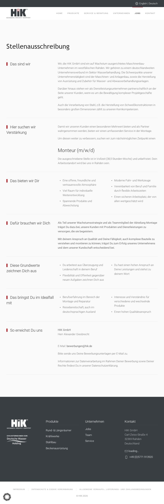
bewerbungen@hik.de (79, 346)
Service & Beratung (96, 13)
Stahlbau (51, 442)
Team (88, 435)
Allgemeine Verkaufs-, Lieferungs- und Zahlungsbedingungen (115, 489)
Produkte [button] (73, 13)
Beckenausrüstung (57, 448)
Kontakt (150, 13)
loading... (133, 451)
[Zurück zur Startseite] (18, 13)
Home (59, 13)
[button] (7, 497)
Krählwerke (52, 436)
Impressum (19, 489)
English (143, 3)
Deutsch (153, 3)
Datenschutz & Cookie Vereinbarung (52, 489)
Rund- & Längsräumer (58, 430)
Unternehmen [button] (121, 13)
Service (89, 440)
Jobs (137, 13)
